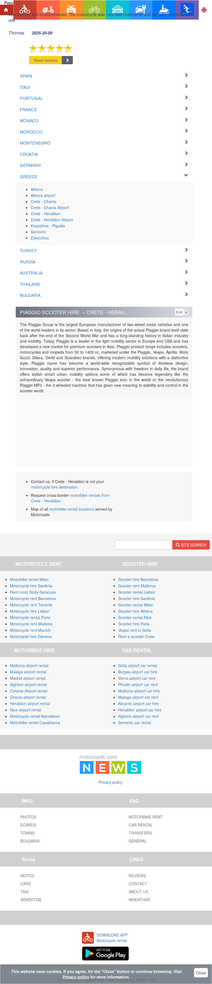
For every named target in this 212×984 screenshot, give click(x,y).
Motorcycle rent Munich (30, 630)
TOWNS (27, 833)
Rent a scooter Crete (136, 636)
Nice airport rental (25, 710)
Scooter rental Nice (135, 617)
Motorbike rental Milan (29, 579)
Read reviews (45, 60)
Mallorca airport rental (29, 665)
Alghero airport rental (28, 684)
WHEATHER (139, 899)
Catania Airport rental (28, 691)
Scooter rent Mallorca (137, 585)
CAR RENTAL (141, 825)
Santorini (38, 231)
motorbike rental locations (71, 509)
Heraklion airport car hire (139, 710)
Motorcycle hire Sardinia (31, 585)
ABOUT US (138, 891)
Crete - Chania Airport (50, 207)
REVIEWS (137, 875)
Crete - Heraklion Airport (52, 219)
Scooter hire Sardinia (136, 598)
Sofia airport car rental (137, 665)
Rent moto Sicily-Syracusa (33, 592)
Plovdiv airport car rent (138, 684)
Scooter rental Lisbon (136, 592)
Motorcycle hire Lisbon (29, 611)
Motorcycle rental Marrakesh (35, 716)
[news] (110, 763)
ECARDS (28, 825)
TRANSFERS (140, 833)
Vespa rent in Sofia (134, 630)
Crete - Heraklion (45, 213)
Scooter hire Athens (135, 611)
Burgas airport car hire (137, 671)
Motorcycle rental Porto (30, 617)
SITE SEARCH (193, 545)
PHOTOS (28, 817)
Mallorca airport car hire (139, 691)
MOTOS (27, 875)
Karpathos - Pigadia (48, 225)
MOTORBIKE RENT (146, 817)
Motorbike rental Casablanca (35, 722)
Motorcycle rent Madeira (31, 623)
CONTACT (138, 883)
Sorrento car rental (134, 722)
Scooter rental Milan (135, 604)
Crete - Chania (43, 201)
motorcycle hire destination (54, 487)
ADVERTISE (31, 899)
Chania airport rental (28, 697)
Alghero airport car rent (138, 716)
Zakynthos (40, 238)
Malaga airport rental (28, 671)
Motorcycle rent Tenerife (31, 604)
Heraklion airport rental (30, 703)
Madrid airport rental (28, 678)
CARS (25, 883)
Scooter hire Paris (133, 623)
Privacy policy (110, 782)
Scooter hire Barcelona (138, 579)
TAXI (24, 891)
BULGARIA (29, 841)
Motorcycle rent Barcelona (33, 598)
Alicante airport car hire (138, 703)
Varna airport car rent (136, 678)
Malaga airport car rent (138, 697)
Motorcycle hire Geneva (31, 636)
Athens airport (43, 195)
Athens (37, 189)
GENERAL (138, 841)
